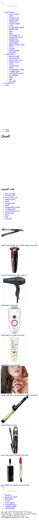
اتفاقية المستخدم (10, 506)
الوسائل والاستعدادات (16, 37)
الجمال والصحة (14, 19)
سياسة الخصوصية (11, 504)
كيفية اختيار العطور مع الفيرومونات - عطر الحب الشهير (19, 395)
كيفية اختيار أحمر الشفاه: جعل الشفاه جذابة (15, 485)
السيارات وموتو (14, 14)
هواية (10, 79)
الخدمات (11, 48)
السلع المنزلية (13, 42)
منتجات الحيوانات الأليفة (16, 44)
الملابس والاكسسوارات (16, 27)
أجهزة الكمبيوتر (14, 17)
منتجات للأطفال (14, 40)
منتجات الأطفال (14, 62)
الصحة (11, 63)
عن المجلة (8, 495)
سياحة (11, 46)
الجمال (11, 67)
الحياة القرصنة (9, 83)
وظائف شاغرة (9, 502)
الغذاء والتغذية (13, 29)
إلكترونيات (12, 52)
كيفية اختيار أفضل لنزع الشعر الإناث (12, 335)
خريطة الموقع (9, 499)
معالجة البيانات (10, 508)
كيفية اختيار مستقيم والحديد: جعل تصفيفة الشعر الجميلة (19, 245)
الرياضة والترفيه (14, 35)
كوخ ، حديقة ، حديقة (15, 60)
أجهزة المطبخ (13, 21)
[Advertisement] (19, 107)
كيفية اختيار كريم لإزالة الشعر (10, 365)
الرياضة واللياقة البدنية (16, 73)
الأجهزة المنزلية (14, 58)
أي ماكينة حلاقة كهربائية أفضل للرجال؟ (14, 275)
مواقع (11, 33)
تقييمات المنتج (9, 12)
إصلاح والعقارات (14, 71)
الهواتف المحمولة (14, 23)
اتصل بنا (7, 500)
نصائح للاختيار (9, 54)
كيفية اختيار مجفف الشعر (9, 305)
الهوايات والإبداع (14, 50)
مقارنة (7, 85)
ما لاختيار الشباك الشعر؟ (9, 425)
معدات (11, 25)
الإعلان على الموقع (11, 497)
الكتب (11, 16)
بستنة (10, 31)
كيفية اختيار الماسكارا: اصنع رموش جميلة (14, 455)
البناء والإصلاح (13, 39)
